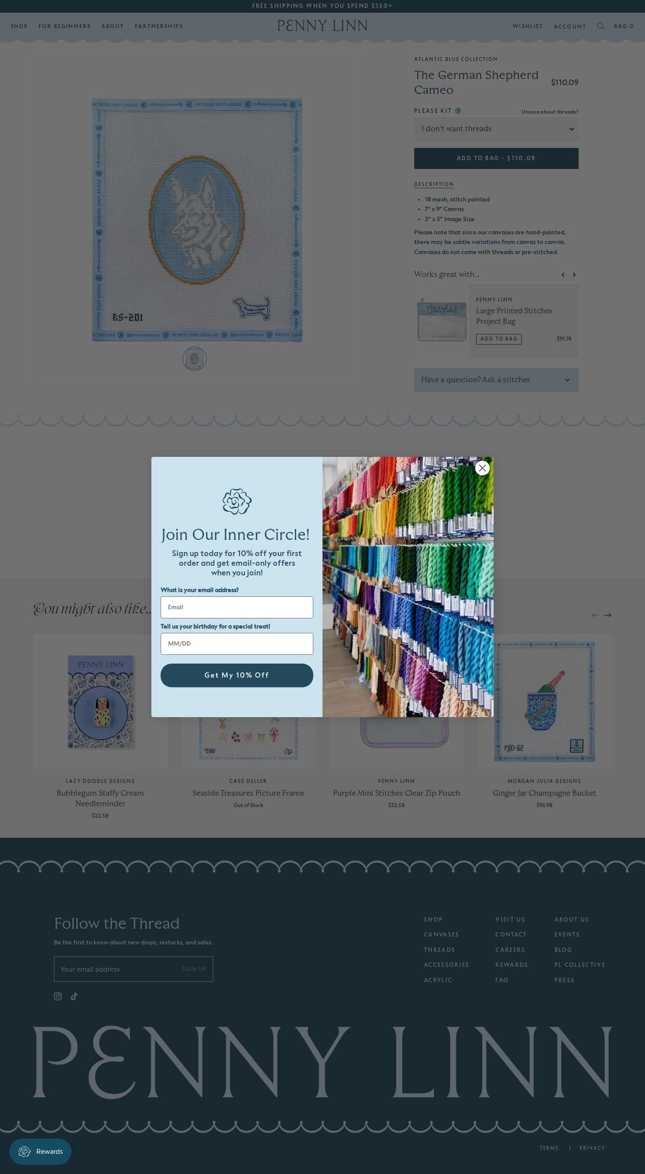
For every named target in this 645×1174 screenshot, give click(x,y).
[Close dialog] (482, 468)
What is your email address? (200, 590)
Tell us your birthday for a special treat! (215, 626)
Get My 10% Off (236, 675)
